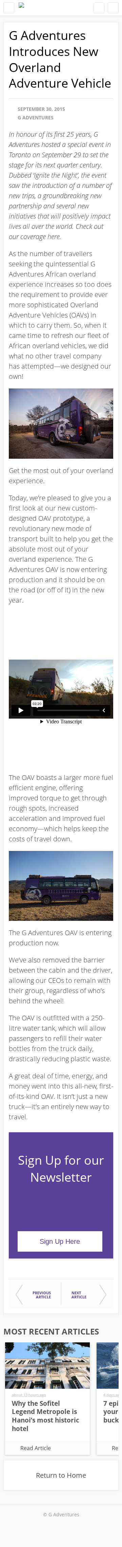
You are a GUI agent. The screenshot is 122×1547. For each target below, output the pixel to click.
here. (54, 236)
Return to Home (61, 1475)
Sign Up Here (60, 1241)
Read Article (35, 1448)
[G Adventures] (21, 7)
